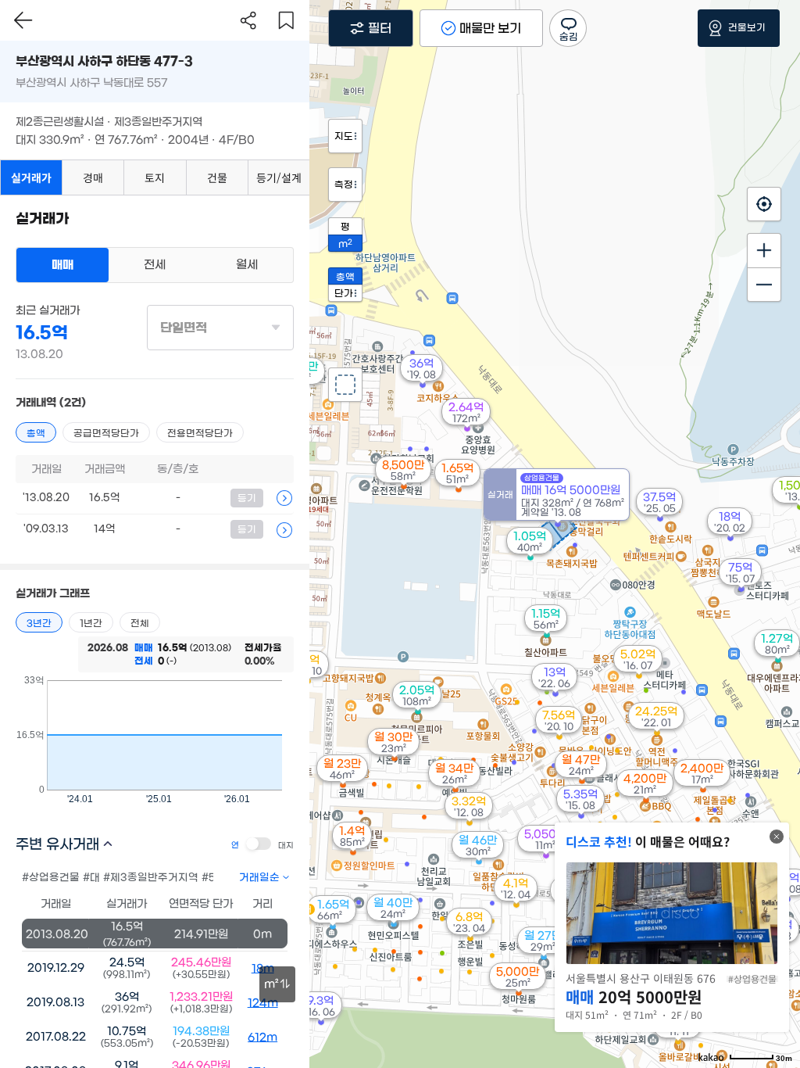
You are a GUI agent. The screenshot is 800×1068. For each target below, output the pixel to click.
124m (263, 1003)
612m (262, 1037)
